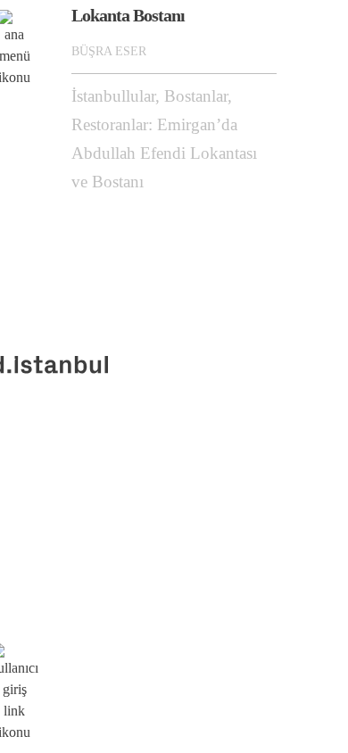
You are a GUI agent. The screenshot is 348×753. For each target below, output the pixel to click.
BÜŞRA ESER (108, 51)
